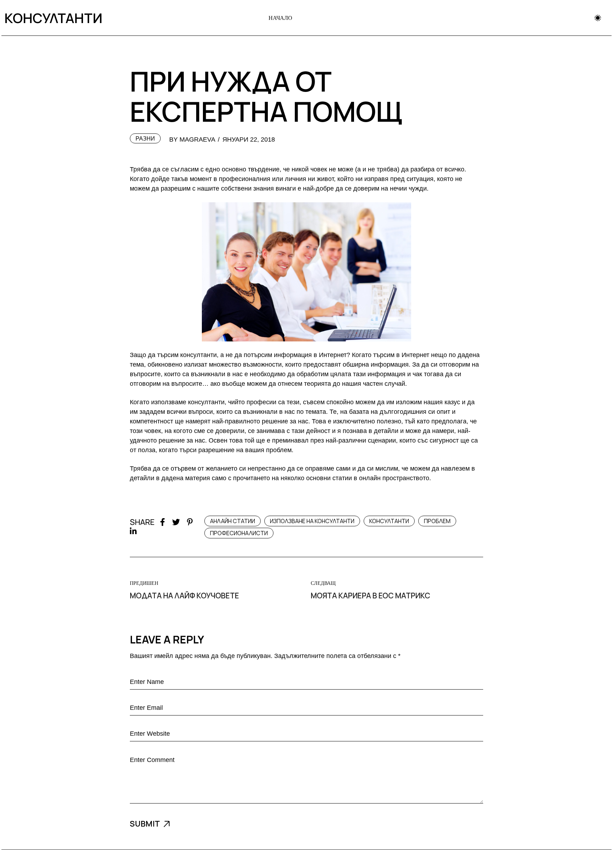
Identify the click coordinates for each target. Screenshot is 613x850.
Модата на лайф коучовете (184, 595)
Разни (145, 139)
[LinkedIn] (133, 531)
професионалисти (239, 533)
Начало (280, 18)
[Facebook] (162, 522)
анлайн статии (232, 521)
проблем (437, 521)
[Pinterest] (190, 522)
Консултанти (51, 17)
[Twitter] (176, 522)
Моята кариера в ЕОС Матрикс (370, 595)
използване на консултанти (312, 521)
